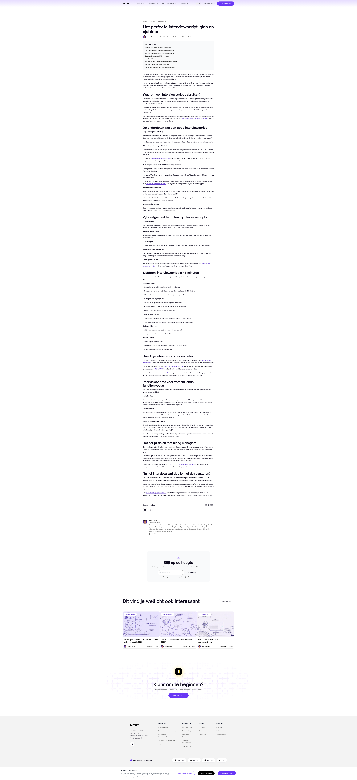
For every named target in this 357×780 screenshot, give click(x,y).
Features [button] (139, 3)
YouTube (219, 731)
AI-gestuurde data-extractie (160, 158)
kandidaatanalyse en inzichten (156, 184)
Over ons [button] (183, 3)
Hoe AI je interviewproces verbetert (156, 59)
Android (210, 760)
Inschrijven (192, 572)
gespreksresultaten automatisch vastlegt (181, 464)
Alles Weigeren (206, 773)
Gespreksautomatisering (167, 731)
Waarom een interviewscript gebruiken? (158, 47)
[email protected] (136, 738)
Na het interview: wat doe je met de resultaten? (160, 67)
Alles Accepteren (226, 773)
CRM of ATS (159, 369)
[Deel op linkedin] (145, 510)
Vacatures (202, 735)
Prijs (162, 3)
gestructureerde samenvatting (174, 366)
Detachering (186, 731)
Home (145, 21)
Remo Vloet (150, 37)
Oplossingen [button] (152, 3)
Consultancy (186, 746)
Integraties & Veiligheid (166, 740)
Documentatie (221, 735)
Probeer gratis (209, 3)
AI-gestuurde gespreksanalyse (156, 493)
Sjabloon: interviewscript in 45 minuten (157, 56)
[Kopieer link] (150, 510)
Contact (202, 727)
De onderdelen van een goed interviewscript (159, 50)
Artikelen (152, 21)
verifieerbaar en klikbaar (162, 373)
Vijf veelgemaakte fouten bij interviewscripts (159, 53)
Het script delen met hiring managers (157, 64)
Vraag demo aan (225, 3)
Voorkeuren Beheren (184, 773)
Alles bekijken (226, 601)
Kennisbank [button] (170, 3)
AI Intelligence (163, 727)
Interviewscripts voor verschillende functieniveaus (161, 61)
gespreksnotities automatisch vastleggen (194, 118)
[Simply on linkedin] (132, 744)
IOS (223, 760)
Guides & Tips (162, 21)
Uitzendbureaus (187, 727)
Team (201, 731)
